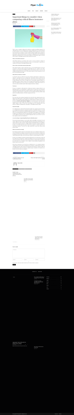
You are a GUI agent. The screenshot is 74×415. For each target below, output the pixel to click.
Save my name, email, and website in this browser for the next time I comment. (25, 262)
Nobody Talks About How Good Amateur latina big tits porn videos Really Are (56, 19)
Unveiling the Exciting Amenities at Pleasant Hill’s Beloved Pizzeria (38, 281)
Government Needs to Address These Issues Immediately (39, 237)
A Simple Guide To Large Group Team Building (55, 15)
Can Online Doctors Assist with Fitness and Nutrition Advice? (28, 179)
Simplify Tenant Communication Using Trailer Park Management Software (17, 174)
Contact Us (34, 271)
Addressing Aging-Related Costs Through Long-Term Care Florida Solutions (55, 24)
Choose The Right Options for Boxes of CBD (38, 158)
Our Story (40, 271)
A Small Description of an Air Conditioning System (18, 158)
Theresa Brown (15, 344)
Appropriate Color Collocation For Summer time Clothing (19, 343)
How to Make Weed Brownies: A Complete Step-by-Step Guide (56, 32)
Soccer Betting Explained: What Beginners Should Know (56, 28)
